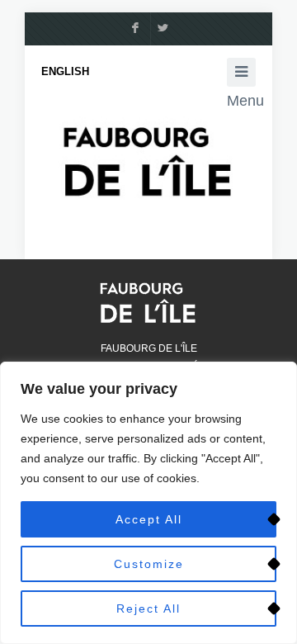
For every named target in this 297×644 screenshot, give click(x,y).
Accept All (149, 519)
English (65, 71)
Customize (149, 564)
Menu (241, 72)
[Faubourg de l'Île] (148, 160)
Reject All (148, 608)
